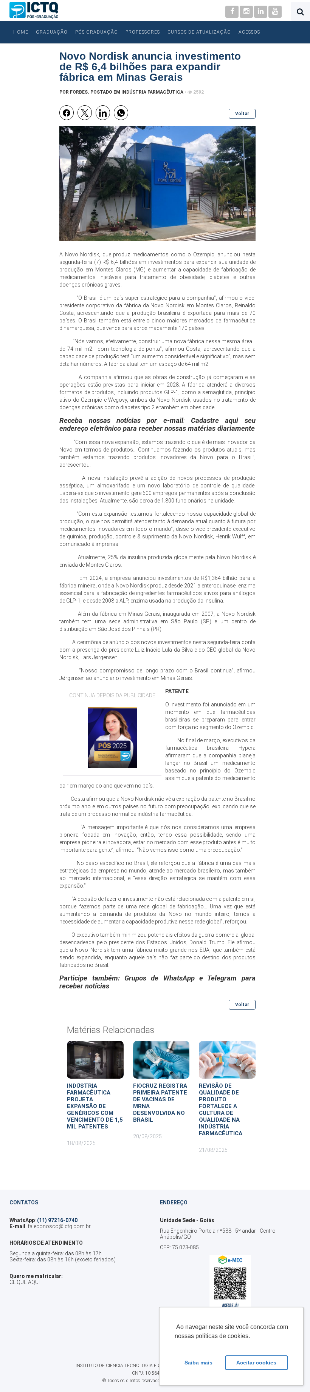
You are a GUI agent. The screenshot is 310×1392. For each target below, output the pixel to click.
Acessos (249, 32)
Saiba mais (198, 1363)
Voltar (242, 113)
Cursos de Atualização (199, 32)
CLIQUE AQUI (24, 1282)
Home (20, 32)
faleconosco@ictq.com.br (59, 1226)
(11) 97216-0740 (57, 1220)
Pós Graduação (96, 32)
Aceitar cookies (256, 1363)
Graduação (52, 32)
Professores (143, 32)
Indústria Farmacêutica (152, 92)
